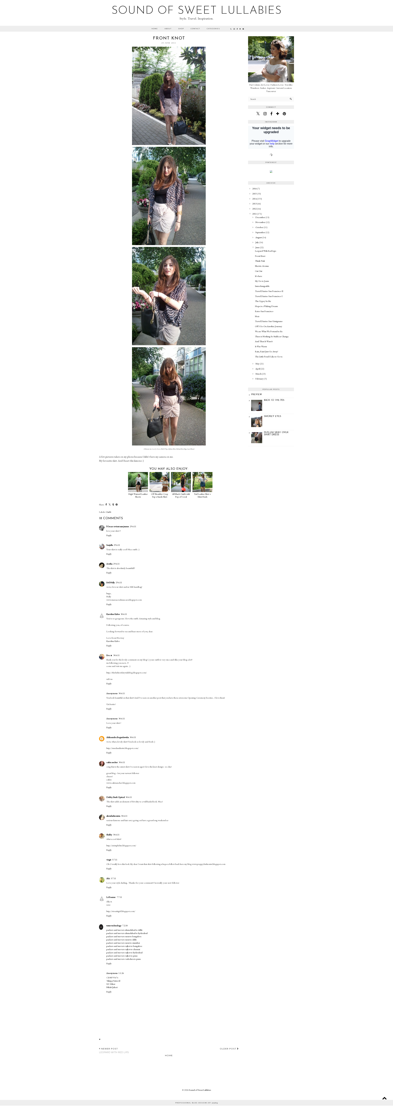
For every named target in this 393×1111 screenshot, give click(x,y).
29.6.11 (133, 526)
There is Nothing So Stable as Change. (272, 336)
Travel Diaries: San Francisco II (269, 291)
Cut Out (258, 270)
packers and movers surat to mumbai (123, 942)
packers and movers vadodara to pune (123, 958)
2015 (254, 193)
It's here (258, 276)
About (168, 29)
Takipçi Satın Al (113, 980)
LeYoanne (111, 897)
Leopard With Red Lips (265, 250)
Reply (109, 535)
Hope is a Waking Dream (266, 306)
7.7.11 (119, 897)
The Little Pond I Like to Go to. (269, 356)
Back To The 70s (274, 400)
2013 (254, 203)
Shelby (109, 834)
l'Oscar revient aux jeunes (117, 526)
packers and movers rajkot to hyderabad (124, 952)
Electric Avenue (262, 265)
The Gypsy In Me (263, 301)
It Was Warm (261, 346)
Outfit (108, 511)
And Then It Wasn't (264, 341)
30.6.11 (124, 614)
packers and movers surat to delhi (121, 939)
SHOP (181, 29)
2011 (254, 213)
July (257, 242)
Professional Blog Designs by (196, 1103)
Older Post (228, 1048)
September (260, 232)
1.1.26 (121, 973)
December (260, 217)
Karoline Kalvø (113, 614)
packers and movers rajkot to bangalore (124, 946)
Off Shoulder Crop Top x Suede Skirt (159, 495)
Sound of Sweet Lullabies (196, 10)
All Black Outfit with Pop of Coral (181, 495)
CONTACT (195, 29)
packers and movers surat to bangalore (123, 936)
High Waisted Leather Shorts (138, 495)
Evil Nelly (110, 582)
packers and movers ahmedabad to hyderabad (127, 933)
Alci (108, 878)
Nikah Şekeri (112, 987)
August (258, 237)
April (257, 368)
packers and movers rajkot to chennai (123, 949)
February (259, 378)
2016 (254, 188)
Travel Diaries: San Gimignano (269, 321)
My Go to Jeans (262, 280)
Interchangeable (262, 286)
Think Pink (260, 260)
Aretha (109, 563)
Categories (213, 29)
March (258, 373)
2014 (254, 198)
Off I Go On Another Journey (268, 326)
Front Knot (260, 255)
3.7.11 (114, 859)
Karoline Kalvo (113, 641)
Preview (256, 394)
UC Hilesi (110, 983)
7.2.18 (125, 925)
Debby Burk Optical (115, 797)
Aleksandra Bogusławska (117, 737)
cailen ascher (112, 762)
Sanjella (109, 544)
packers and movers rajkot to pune (122, 955)
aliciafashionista (113, 815)
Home (155, 29)
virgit (108, 859)
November (260, 222)
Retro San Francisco (264, 311)
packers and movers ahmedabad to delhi (124, 929)
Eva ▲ (109, 655)
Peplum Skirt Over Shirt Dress (276, 433)
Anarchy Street (156, 449)
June (257, 247)
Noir (257, 316)
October (259, 227)
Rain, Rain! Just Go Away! (266, 351)
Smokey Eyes (272, 416)
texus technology (113, 925)
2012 (254, 208)
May (257, 363)
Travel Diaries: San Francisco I (268, 296)
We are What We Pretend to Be (268, 331)
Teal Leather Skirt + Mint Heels (202, 495)
